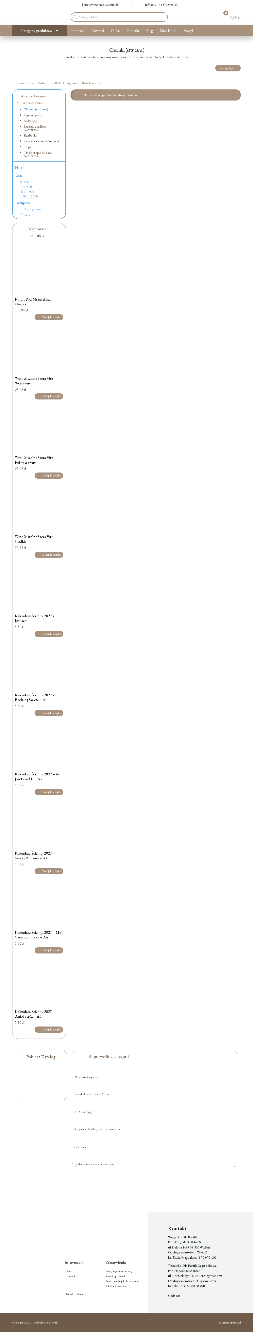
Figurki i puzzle (33, 115)
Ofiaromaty (81, 1147)
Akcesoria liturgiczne (86, 1077)
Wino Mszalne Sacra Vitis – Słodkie (36, 539)
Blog (149, 30)
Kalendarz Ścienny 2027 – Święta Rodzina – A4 (35, 855)
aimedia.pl (235, 1322)
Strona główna (25, 83)
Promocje (77, 30)
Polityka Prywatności (116, 1286)
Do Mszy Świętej (83, 1112)
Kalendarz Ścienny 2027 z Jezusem (34, 618)
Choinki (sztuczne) (36, 109)
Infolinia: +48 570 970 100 (161, 5)
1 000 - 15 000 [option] (29, 196)
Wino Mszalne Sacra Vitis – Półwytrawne (36, 460)
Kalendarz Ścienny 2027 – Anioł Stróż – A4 (35, 1014)
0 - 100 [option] (24, 182)
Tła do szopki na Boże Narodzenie (38, 154)
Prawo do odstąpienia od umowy (123, 1281)
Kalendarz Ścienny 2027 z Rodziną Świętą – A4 (34, 697)
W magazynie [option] (32, 209)
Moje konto (168, 30)
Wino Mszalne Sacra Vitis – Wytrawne (36, 381)
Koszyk (188, 30)
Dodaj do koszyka (51, 317)
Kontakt (133, 30)
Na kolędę (30, 121)
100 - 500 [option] (26, 187)
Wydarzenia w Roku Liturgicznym (58, 83)
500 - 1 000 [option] (27, 191)
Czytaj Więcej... (228, 68)
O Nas (115, 30)
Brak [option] (27, 215)
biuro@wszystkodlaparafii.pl (100, 5)
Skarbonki (30, 135)
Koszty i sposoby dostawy (119, 1271)
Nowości (97, 30)
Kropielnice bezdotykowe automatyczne (97, 1129)
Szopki (28, 147)
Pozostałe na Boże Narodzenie (35, 128)
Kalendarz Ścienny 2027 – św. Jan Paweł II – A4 (37, 776)
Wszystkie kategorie (33, 96)
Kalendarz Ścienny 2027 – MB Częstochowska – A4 (38, 935)
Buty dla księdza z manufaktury (92, 1094)
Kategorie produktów (36, 30)
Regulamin (70, 1276)
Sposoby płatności (115, 1276)
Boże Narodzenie (93, 83)
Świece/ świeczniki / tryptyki (41, 141)
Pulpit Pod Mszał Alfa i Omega (33, 301)
